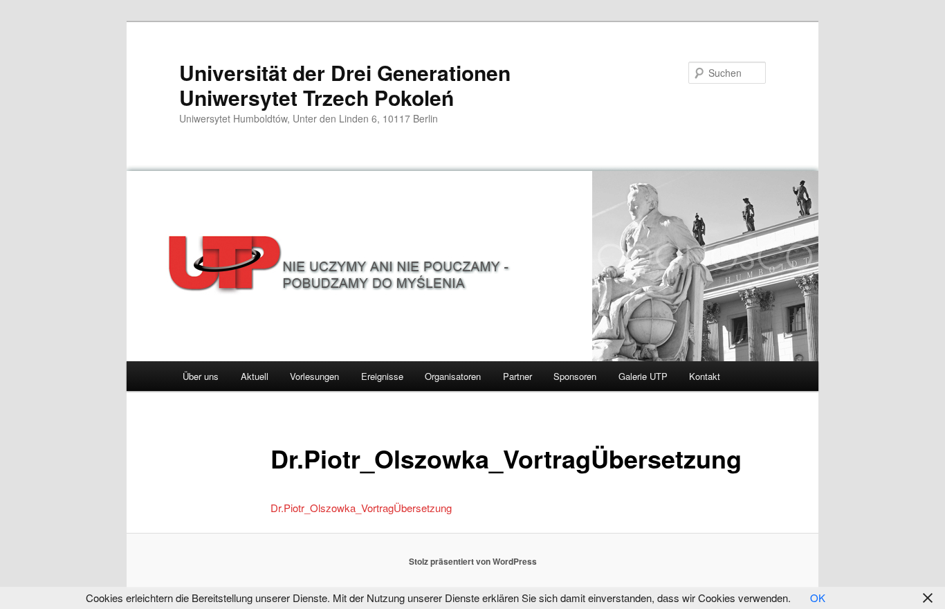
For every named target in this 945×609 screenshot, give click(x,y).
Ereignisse (382, 376)
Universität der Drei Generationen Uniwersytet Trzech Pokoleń (345, 84)
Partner (517, 376)
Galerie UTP (643, 376)
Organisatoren (453, 376)
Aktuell (254, 376)
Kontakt (704, 376)
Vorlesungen (314, 376)
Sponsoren (574, 376)
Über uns (201, 376)
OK (817, 597)
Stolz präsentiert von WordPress (473, 561)
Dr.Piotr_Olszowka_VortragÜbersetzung (361, 507)
